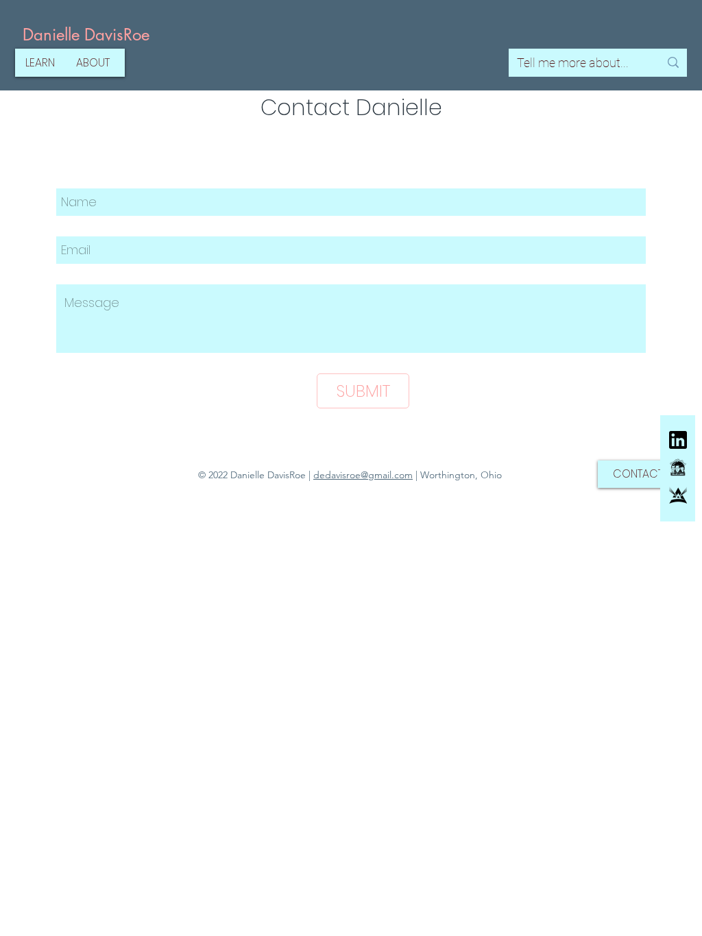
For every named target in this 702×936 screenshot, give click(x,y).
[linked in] (678, 440)
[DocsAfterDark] (678, 467)
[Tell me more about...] (673, 63)
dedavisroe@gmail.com (363, 475)
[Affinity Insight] (678, 495)
